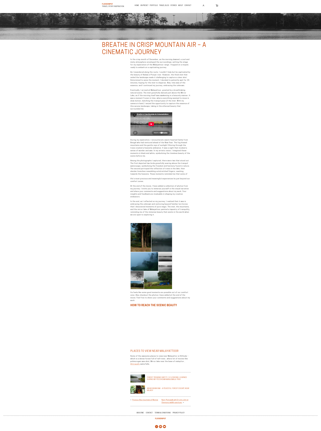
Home (137, 5)
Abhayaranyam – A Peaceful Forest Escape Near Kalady (168, 389)
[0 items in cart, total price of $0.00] (217, 5)
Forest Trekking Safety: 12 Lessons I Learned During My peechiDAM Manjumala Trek (167, 378)
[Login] (203, 5)
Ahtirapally (135, 364)
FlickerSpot (107, 4)
